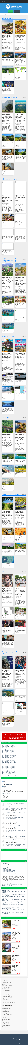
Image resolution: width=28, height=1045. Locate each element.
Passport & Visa (5, 1011)
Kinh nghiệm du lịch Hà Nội (8, 751)
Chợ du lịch (5, 417)
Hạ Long (13, 907)
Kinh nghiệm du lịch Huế (7, 757)
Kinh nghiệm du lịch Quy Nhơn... (9, 762)
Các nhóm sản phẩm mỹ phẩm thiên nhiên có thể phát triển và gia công (15, 835)
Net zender (5, 863)
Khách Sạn (16, 891)
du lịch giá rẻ (5, 902)
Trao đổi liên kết (5, 987)
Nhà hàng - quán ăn (6, 1013)
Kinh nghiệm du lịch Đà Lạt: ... (8, 745)
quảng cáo (23, 891)
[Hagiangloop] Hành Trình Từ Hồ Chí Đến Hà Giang (15, 831)
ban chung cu (17, 899)
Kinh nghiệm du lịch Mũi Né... (8, 765)
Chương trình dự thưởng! (10, 494)
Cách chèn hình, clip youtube (8, 1002)
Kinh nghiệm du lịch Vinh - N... (9, 768)
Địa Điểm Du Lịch (17, 904)
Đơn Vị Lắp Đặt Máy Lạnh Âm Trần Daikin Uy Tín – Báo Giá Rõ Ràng (15, 826)
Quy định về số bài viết (7, 998)
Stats (3, 777)
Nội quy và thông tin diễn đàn (10, 652)
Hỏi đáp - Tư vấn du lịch (10, 98)
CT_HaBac (13, 804)
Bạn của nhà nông (6, 1022)
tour (18, 915)
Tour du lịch (5, 865)
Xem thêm (24, 18)
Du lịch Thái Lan (19, 896)
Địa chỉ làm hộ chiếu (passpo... (9, 773)
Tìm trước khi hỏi (6, 1001)
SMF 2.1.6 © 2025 (10, 1038)
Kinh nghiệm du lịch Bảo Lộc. (8, 766)
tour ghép (13, 894)
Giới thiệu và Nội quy (7, 982)
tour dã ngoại (6, 905)
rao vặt (4, 894)
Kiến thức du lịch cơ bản (10, 179)
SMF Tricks (15, 1037)
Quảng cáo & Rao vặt (7, 1014)
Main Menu (4, 1)
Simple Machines (17, 1038)
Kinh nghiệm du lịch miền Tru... (9, 747)
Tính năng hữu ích (6, 999)
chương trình (19, 894)
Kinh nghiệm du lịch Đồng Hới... (9, 759)
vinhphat (18, 845)
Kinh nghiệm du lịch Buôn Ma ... (9, 752)
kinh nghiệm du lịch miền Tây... (9, 746)
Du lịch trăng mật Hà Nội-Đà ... (9, 770)
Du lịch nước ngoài (8, 336)
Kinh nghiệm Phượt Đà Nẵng (8, 771)
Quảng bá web (6, 864)
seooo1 (11, 831)
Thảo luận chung (7, 18)
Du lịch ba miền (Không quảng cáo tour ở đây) (10, 259)
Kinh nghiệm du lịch (7, 869)
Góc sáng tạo (5, 1020)
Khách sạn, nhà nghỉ (6, 1008)
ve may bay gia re (9, 904)
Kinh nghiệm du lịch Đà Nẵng (9, 870)
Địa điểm (17, 907)
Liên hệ (3, 984)
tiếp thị (4, 892)
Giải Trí (4, 572)
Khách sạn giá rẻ (6, 867)
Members (5, 781)
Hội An (3, 909)
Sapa (3, 912)
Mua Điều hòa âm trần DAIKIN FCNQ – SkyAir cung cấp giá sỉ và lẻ (15, 845)
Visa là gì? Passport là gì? (7, 749)
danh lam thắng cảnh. (9, 912)
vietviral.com (10, 915)
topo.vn (15, 915)
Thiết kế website (6, 990)
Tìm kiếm (4, 849)
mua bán (8, 894)
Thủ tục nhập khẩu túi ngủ (11, 822)
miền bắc (4, 896)
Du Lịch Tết (6, 900)
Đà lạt (13, 896)
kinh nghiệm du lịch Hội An (8, 754)
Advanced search (14, 858)
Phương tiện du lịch (6, 1010)
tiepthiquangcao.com (6, 908)
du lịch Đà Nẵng (15, 902)
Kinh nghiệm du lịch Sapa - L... (9, 756)
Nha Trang (9, 896)
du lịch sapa (22, 915)
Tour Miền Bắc (8, 909)
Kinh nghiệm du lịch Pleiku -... (8, 750)
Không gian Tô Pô (6, 1019)
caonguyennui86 (18, 809)
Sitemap (18, 1039)
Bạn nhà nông (5, 1026)
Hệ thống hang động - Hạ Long (9, 775)
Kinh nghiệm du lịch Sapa (8, 872)
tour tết (20, 912)
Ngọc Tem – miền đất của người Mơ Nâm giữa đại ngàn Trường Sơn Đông (15, 840)
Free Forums (13, 1039)
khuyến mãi (4, 899)
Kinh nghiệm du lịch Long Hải (8, 760)
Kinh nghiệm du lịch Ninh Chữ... (9, 755)
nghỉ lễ (20, 902)
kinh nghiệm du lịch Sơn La (8, 764)
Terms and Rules (13, 1041)
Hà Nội (3, 904)
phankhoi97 (21, 822)
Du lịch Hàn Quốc (8, 911)
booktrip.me (4, 915)
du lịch (5, 890)
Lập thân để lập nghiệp (7, 1023)
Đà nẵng (10, 902)
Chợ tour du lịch (5, 1007)
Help (7, 1041)
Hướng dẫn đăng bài (7, 994)
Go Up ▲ (19, 1041)
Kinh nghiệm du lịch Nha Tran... (9, 761)
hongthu (21, 841)
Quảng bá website (6, 1025)
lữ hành (9, 907)
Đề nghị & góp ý (5, 988)
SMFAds (8, 1039)
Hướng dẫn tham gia (7, 996)
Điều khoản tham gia (7, 985)
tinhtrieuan (15, 814)
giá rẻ (11, 891)
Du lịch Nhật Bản (15, 909)
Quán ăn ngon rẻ (6, 868)
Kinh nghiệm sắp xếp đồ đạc (9, 871)
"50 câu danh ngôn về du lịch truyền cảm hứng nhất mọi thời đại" (13, 885)
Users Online (6, 793)
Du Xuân (16, 912)
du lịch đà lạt (5, 907)
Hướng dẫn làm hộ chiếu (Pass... (9, 772)
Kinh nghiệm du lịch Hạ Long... (9, 767)
